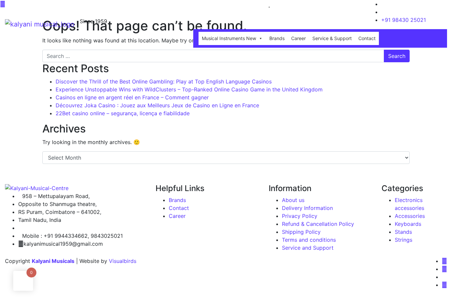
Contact (367, 38)
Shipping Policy (301, 231)
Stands (403, 231)
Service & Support (332, 38)
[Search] (260, 6)
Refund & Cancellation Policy (318, 224)
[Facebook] (444, 261)
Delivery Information (307, 208)
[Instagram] (444, 269)
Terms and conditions (309, 239)
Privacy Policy (299, 216)
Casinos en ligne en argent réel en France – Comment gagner (132, 97)
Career (298, 38)
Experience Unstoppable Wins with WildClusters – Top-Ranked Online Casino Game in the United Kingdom (189, 89)
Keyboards (408, 224)
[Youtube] (444, 284)
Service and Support (308, 247)
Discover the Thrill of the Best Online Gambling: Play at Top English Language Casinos (164, 81)
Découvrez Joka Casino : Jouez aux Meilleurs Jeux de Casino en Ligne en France (157, 105)
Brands (277, 38)
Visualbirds (122, 261)
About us (293, 200)
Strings (403, 239)
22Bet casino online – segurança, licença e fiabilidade (123, 113)
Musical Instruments (229, 38)
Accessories (410, 216)
